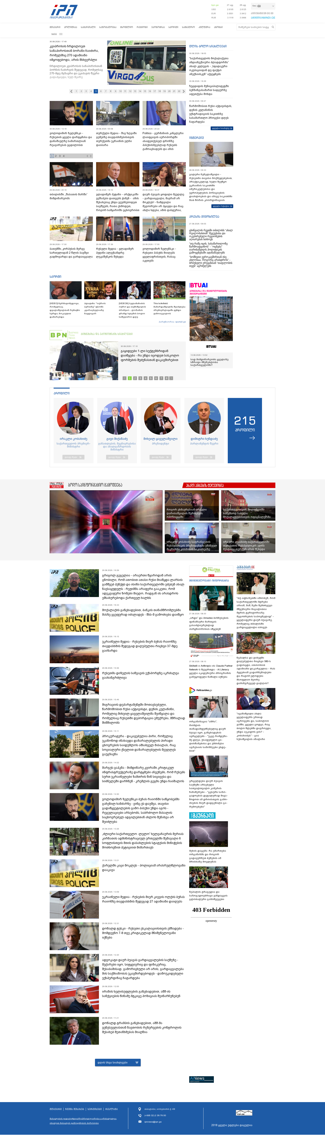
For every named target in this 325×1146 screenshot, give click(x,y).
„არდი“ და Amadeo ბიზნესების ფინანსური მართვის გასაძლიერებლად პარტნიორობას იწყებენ (209, 623)
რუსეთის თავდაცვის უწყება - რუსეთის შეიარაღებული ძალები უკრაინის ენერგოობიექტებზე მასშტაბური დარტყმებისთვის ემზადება (70, 143)
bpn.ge (215, 5)
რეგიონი (142, 27)
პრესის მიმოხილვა (204, 216)
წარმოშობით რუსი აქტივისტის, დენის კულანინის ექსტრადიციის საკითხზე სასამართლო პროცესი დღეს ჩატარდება (210, 114)
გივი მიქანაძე (117, 438)
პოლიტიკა (70, 27)
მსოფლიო (126, 27)
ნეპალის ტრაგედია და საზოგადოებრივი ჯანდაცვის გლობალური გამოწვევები (208, 895)
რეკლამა (111, 1109)
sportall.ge (180, 321)
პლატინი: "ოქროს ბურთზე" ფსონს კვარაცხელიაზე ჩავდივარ (95, 308)
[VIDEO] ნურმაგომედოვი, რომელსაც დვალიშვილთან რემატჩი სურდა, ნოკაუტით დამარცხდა (65, 310)
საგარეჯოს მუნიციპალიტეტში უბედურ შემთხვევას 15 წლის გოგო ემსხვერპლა (76, 51)
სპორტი (173, 27)
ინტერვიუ (196, 138)
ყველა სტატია (221, 206)
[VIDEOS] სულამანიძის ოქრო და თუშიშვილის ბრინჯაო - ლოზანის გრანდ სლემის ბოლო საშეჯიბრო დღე (132, 310)
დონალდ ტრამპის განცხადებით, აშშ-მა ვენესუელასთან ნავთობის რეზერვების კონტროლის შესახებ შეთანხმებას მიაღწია (141, 1027)
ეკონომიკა (158, 27)
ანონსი (218, 27)
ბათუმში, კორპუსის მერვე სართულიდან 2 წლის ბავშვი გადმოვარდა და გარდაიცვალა (71, 252)
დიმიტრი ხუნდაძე (204, 438)
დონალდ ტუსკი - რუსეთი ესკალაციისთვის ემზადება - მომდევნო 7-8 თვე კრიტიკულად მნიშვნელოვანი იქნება (143, 933)
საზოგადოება (107, 27)
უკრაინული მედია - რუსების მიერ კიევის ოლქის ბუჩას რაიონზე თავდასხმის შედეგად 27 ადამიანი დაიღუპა (143, 899)
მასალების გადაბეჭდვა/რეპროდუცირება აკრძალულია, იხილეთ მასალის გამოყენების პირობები (83, 1120)
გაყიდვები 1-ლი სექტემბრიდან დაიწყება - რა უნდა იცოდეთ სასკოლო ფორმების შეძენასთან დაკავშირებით (150, 355)
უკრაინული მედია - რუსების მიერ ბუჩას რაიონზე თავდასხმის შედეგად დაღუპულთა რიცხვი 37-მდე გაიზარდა (140, 646)
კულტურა (204, 27)
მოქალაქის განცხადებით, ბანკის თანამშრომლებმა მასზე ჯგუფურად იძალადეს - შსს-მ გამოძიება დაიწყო (143, 612)
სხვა (54, 34)
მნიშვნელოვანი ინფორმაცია (209, 580)
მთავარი (55, 27)
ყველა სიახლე (220, 128)
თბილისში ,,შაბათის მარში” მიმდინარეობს (68, 196)
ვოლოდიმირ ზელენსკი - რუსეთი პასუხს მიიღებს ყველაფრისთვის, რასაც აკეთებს (159, 254)
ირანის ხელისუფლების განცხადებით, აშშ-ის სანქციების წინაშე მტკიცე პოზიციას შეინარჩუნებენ (141, 994)
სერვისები (95, 1109)
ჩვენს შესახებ (74, 1109)
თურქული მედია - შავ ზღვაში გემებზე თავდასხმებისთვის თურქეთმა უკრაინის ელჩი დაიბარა (116, 139)
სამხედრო (188, 27)
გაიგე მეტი (71, 457)
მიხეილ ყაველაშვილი (161, 438)
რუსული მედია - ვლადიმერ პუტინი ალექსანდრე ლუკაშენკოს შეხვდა (115, 252)
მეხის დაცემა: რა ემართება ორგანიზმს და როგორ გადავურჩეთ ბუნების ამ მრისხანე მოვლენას (207, 856)
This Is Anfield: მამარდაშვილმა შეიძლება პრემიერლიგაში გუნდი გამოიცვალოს (169, 308)
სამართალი (88, 27)
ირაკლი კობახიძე (73, 438)
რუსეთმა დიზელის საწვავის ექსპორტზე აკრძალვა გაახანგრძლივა (140, 675)
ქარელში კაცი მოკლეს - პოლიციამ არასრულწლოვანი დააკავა (143, 868)
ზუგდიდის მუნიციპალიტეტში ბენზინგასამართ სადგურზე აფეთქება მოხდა (209, 90)
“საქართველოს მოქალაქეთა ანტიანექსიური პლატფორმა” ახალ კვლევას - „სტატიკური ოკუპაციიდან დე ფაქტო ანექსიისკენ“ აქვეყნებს (209, 66)
